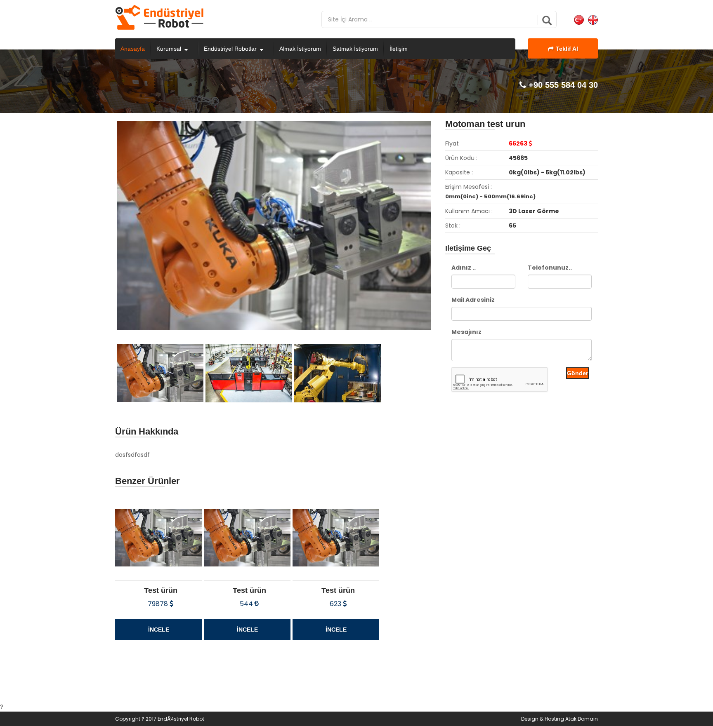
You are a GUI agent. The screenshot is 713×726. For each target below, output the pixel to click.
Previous (104, 231)
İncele (158, 629)
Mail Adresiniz (473, 300)
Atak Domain (581, 718)
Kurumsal (168, 48)
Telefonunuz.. (550, 267)
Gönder (577, 373)
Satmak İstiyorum (355, 48)
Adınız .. (463, 267)
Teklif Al (567, 48)
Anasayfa (132, 48)
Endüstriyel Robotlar (230, 48)
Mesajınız (466, 332)
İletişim (399, 48)
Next (445, 231)
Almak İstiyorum (300, 48)
